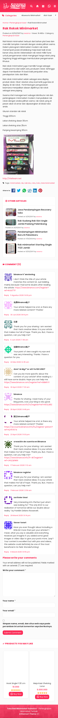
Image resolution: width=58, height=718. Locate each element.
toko (38, 183)
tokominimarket (48, 183)
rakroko (27, 183)
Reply (6, 295)
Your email (8, 610)
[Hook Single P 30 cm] (16, 666)
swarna (27, 33)
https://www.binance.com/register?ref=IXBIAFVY (27, 382)
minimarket (15, 183)
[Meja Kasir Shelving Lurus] (42, 666)
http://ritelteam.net (12, 178)
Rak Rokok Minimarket (20, 28)
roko (34, 183)
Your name (8, 600)
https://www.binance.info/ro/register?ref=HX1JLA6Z (28, 404)
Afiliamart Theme (27, 714)
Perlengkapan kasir (11, 35)
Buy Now (17, 694)
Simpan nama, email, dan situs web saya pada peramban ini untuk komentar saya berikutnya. (27, 625)
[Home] (37, 6)
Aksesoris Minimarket (30, 15)
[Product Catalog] (43, 6)
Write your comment (13, 570)
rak (22, 183)
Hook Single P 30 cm (15, 683)
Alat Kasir (48, 15)
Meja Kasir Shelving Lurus (42, 685)
